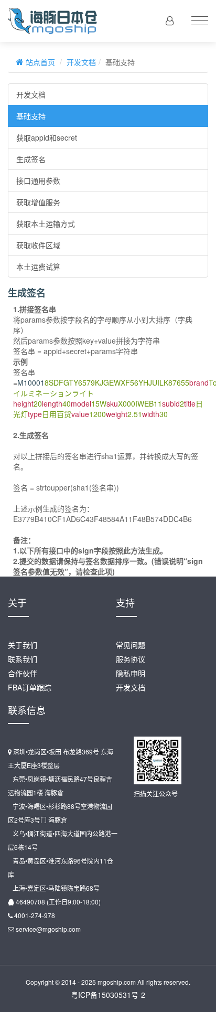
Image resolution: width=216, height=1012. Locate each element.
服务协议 (130, 659)
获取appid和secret (46, 137)
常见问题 (130, 645)
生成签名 (31, 159)
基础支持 (31, 116)
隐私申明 (130, 673)
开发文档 (81, 62)
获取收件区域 (38, 245)
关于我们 (22, 645)
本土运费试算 (38, 266)
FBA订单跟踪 (29, 687)
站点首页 (39, 62)
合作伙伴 (22, 673)
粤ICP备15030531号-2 (108, 994)
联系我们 (22, 659)
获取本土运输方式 (45, 223)
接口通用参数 (38, 180)
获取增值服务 (38, 202)
